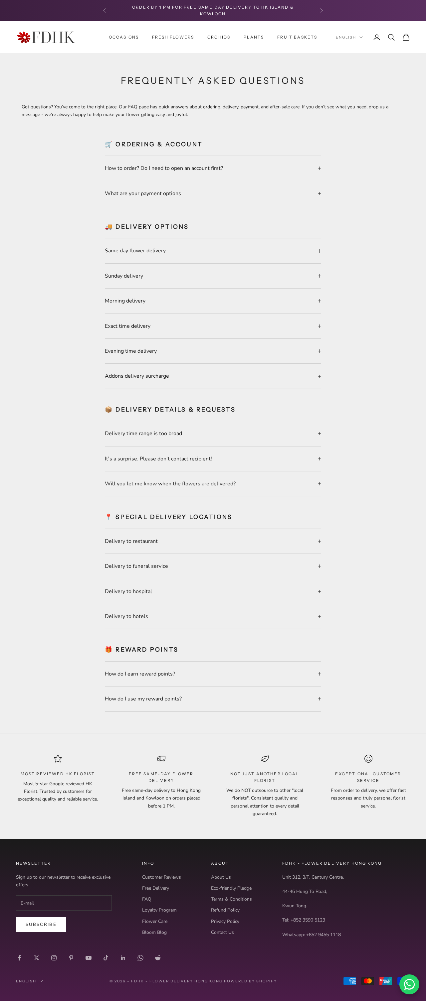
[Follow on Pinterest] (71, 957)
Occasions (124, 36)
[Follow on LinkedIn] (123, 957)
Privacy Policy (225, 921)
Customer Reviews (161, 877)
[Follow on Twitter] (36, 957)
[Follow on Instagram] (54, 957)
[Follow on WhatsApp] (140, 957)
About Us (221, 877)
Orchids (218, 36)
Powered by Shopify (250, 981)
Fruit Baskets (297, 36)
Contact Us (222, 932)
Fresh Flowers (173, 36)
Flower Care (154, 921)
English (346, 37)
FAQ (146, 899)
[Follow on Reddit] (157, 957)
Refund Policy (225, 910)
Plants (254, 36)
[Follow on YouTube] (88, 957)
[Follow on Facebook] (19, 957)
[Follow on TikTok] (106, 957)
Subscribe (41, 925)
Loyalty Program (159, 910)
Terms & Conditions (231, 899)
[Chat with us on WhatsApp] (409, 984)
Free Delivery (155, 888)
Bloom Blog (154, 932)
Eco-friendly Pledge (231, 888)
